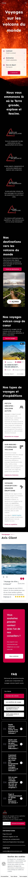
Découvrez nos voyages (12, 436)
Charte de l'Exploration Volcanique (13, 842)
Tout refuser (13, 876)
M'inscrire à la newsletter (18, 823)
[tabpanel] (14, 289)
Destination (10, 58)
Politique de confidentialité (11, 839)
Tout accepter (23, 876)
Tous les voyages (10, 338)
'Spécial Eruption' (17, 515)
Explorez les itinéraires (11, 475)
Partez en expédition (11, 524)
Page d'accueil (7, 834)
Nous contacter (14, 656)
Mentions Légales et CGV (10, 836)
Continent (9, 51)
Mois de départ (11, 65)
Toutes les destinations (12, 269)
